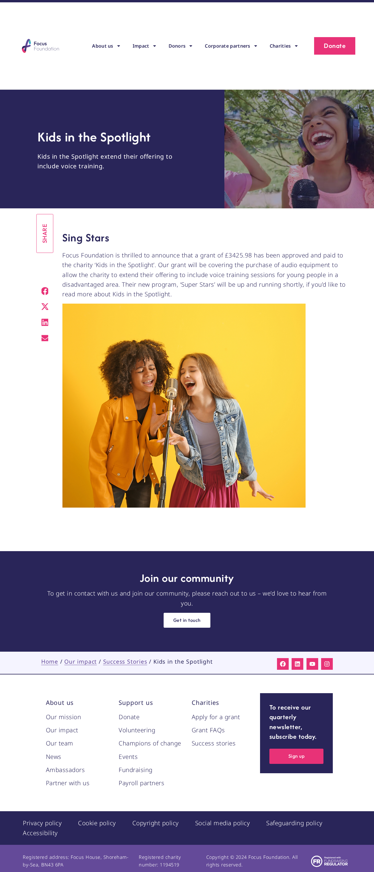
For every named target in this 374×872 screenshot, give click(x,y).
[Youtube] (312, 664)
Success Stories (125, 661)
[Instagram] (327, 664)
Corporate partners (227, 46)
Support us (136, 702)
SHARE (45, 233)
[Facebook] (283, 664)
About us (102, 46)
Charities (280, 46)
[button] (44, 291)
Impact (141, 46)
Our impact (80, 661)
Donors (177, 46)
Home (49, 661)
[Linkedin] (297, 664)
